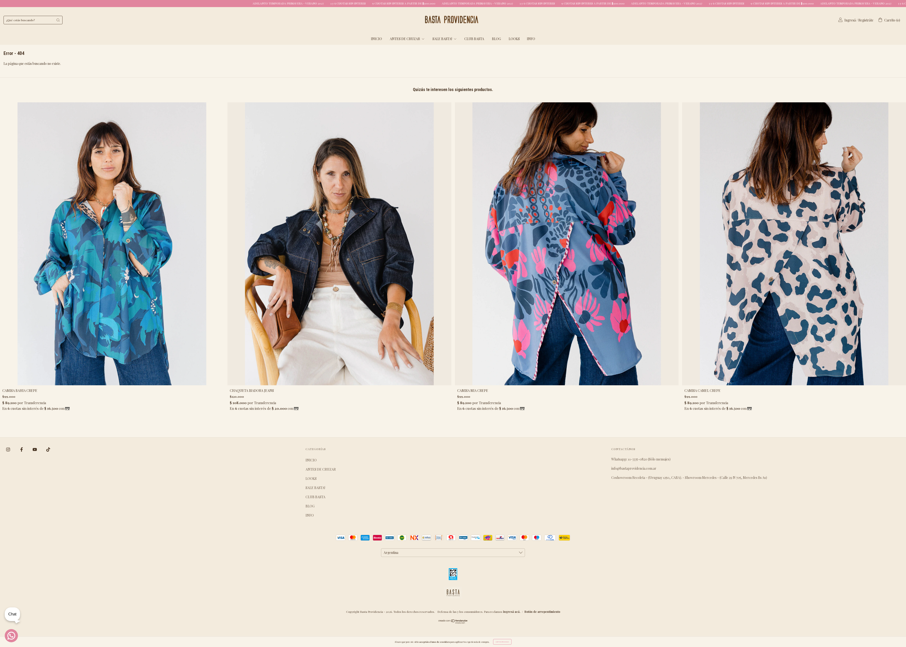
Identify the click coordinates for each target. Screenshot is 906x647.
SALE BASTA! (442, 39)
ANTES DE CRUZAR (405, 39)
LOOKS (514, 39)
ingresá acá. (511, 612)
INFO (531, 39)
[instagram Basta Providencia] (8, 449)
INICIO (376, 39)
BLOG (496, 39)
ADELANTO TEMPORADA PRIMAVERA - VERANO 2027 (139, 3)
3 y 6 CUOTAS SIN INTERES (199, 3)
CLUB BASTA (474, 39)
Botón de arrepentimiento (542, 612)
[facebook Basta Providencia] (22, 449)
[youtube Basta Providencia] (35, 449)
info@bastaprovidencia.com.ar (633, 468)
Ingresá (850, 20)
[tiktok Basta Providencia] (48, 449)
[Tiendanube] (453, 622)
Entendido (502, 641)
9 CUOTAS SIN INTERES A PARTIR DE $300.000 (255, 3)
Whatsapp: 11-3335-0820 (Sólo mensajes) (641, 459)
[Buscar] (58, 20)
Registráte (865, 20)
